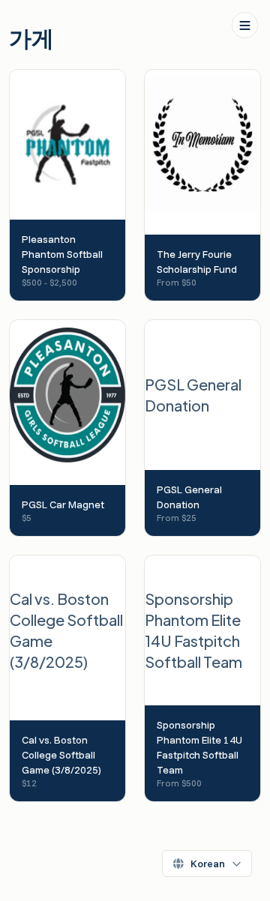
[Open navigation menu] (245, 25)
